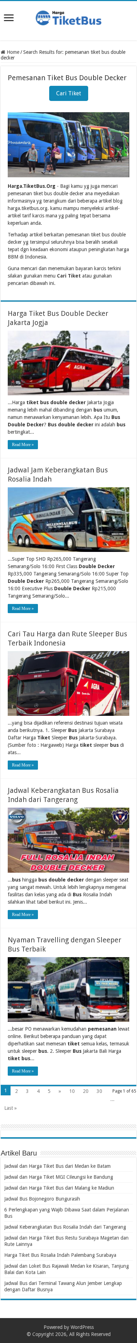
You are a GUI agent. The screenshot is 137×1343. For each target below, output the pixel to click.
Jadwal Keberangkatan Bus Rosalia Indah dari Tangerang (65, 1227)
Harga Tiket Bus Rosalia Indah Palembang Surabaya (60, 1255)
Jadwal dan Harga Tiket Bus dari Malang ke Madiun (59, 1188)
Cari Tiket (68, 93)
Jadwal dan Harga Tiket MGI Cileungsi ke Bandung (58, 1177)
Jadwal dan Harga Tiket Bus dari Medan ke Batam (57, 1166)
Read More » (23, 444)
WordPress (82, 1327)
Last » (10, 1108)
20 (86, 1091)
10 (72, 1091)
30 (99, 1091)
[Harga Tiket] (68, 16)
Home (12, 52)
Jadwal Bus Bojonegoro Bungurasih (42, 1199)
